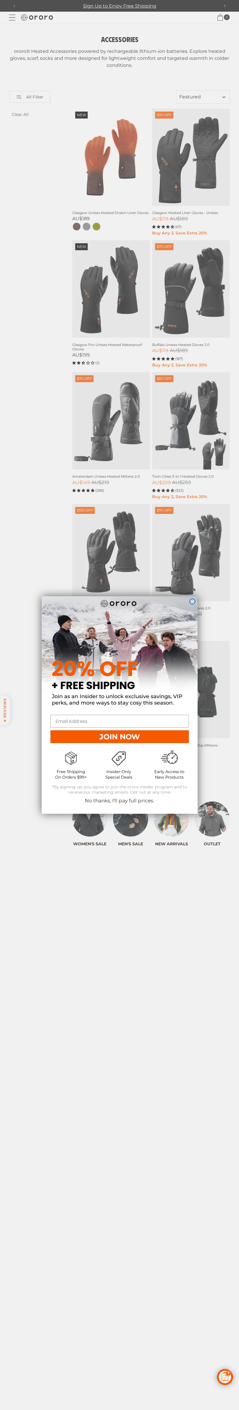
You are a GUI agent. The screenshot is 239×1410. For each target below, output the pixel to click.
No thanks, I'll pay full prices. (119, 801)
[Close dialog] (192, 601)
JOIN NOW (119, 736)
